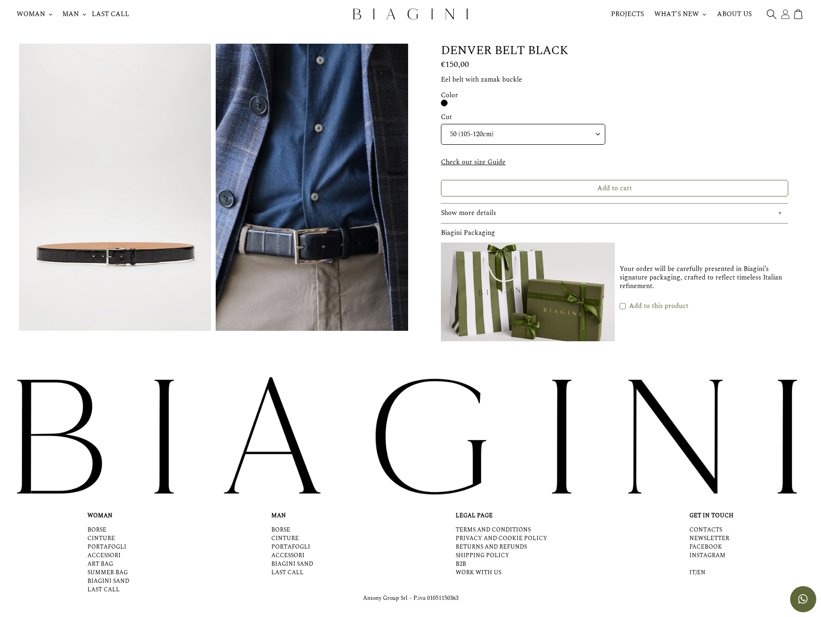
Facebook (705, 547)
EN (701, 573)
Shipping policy (482, 555)
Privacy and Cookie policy (501, 538)
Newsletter (709, 538)
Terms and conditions (493, 529)
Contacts (705, 529)
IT (692, 573)
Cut (446, 117)
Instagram (707, 555)
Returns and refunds (491, 547)
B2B (461, 564)
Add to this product (658, 306)
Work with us (478, 572)
